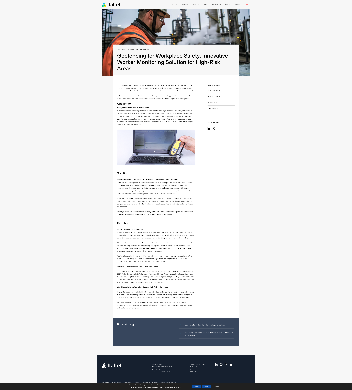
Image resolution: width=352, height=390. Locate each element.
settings (178, 387)
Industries (185, 4)
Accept (196, 387)
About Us (196, 4)
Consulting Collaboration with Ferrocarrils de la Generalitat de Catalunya (208, 333)
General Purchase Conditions (168, 382)
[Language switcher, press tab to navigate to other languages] (247, 4)
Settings (217, 387)
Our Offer (174, 4)
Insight (205, 4)
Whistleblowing (128, 382)
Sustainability (216, 4)
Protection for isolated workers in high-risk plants (204, 325)
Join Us (227, 4)
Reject (206, 387)
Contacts (237, 4)
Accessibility (155, 382)
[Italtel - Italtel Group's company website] (111, 4)
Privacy (137, 382)
